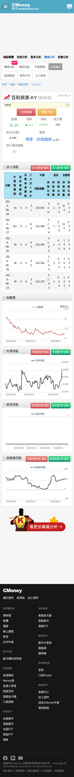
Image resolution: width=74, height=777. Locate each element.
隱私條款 (7, 770)
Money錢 (8, 680)
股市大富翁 (45, 642)
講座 (5, 626)
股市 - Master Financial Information (31, 6)
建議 (69, 6)
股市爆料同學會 (12, 658)
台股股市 (8, 718)
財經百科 (8, 691)
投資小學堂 (9, 685)
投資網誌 (8, 675)
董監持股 (24, 66)
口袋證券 (8, 701)
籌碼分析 (23, 84)
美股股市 (8, 723)
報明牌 (42, 653)
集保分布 (25, 75)
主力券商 (40, 75)
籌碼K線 (9, 66)
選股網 (42, 648)
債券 (5, 739)
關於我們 (8, 597)
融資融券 (9, 75)
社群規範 (47, 770)
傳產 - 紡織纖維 (38, 139)
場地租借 (43, 707)
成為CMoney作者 (48, 702)
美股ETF (8, 734)
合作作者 (8, 641)
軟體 (5, 620)
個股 (12, 84)
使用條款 (19, 770)
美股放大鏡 (9, 696)
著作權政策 (33, 770)
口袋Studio (45, 675)
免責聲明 (59, 770)
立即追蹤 (26, 112)
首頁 (4, 84)
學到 (41, 669)
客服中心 (43, 691)
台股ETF (8, 729)
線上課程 (8, 631)
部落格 (21, 597)
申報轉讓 (40, 66)
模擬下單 (47, 112)
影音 (5, 636)
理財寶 (7, 615)
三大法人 (55, 66)
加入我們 (33, 597)
